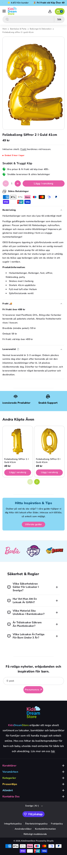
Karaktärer (9, 765)
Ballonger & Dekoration (41, 29)
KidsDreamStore (28, 841)
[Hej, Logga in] (50, 11)
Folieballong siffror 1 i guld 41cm (16, 461)
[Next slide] (37, 482)
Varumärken (10, 772)
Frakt (23, 149)
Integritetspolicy (13, 823)
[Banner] (12, 551)
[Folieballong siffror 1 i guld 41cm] (18, 441)
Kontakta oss (11, 796)
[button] (4, 10)
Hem (4, 29)
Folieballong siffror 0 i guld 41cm (48, 461)
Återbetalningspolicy (36, 823)
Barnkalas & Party (18, 29)
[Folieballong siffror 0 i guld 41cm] (49, 441)
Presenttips (9, 784)
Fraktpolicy (57, 823)
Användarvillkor (23, 828)
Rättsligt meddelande (35, 834)
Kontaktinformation (45, 828)
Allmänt (7, 790)
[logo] (33, 712)
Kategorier (9, 778)
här (53, 751)
